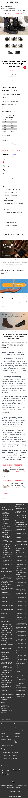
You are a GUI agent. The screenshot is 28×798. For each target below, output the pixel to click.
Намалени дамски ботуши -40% (21, 606)
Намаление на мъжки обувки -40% (21, 610)
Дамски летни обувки (20, 670)
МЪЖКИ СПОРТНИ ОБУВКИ (6, 711)
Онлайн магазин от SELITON (14, 796)
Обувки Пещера (16, 150)
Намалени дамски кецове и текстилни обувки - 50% (21, 584)
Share (6, 154)
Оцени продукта (6, 156)
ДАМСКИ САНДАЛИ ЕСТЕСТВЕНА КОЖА (6, 526)
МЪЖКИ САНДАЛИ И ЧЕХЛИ (21, 512)
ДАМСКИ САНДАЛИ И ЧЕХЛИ (7, 506)
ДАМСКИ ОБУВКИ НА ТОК (6, 677)
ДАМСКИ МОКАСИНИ (4, 691)
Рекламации (17, 733)
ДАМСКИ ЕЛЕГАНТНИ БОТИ (6, 602)
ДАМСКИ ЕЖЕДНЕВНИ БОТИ (6, 598)
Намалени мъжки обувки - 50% (21, 565)
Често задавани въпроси (11, 174)
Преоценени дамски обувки (21, 656)
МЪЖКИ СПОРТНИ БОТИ (20, 534)
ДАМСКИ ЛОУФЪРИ (7, 694)
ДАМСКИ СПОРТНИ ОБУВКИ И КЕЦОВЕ (7, 663)
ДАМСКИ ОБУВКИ (6, 648)
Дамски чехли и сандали (20, 666)
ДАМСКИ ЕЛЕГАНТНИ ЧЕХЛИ (7, 551)
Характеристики (8, 166)
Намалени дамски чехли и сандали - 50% (21, 578)
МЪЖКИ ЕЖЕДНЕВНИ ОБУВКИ (5, 701)
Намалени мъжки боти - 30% (21, 632)
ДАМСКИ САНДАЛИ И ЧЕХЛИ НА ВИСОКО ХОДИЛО (7, 583)
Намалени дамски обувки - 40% (21, 614)
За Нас (2, 730)
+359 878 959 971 (12, 755)
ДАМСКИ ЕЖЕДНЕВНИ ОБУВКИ (5, 652)
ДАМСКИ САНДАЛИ (7, 509)
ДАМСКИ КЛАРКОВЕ (4, 612)
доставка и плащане (6, 739)
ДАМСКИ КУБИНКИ (7, 605)
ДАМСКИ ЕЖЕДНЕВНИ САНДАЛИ (5, 514)
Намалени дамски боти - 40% (21, 602)
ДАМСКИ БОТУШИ (6, 624)
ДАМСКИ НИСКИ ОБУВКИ (6, 673)
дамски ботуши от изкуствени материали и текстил (7, 644)
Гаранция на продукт (10, 178)
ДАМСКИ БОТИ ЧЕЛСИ (6, 616)
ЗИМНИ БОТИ (6, 595)
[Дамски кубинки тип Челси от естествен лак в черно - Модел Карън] (7, 40)
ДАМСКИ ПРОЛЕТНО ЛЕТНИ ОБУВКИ (6, 686)
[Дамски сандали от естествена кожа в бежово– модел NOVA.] (6, 486)
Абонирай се (7, 476)
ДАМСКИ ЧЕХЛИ (6, 544)
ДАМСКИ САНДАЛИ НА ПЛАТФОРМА (6, 536)
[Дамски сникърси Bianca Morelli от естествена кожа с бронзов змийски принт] (6, 470)
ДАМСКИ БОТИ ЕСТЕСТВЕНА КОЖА (8, 8)
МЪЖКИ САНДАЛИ (22, 515)
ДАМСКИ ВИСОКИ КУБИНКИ (6, 639)
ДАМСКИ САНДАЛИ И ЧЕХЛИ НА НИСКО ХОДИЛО (6, 577)
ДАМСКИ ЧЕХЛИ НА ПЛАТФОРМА (7, 565)
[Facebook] (3, 761)
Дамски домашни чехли (20, 691)
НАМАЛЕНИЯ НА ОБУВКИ (19, 549)
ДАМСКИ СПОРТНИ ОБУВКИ (7, 667)
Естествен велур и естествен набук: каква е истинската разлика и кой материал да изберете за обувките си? (14, 300)
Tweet (14, 154)
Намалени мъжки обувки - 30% (21, 636)
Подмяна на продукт (9, 170)
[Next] (23, 472)
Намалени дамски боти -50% (21, 561)
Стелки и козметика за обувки (21, 545)
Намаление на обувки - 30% (21, 628)
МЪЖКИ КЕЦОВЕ (21, 508)
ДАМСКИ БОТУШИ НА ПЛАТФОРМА (7, 631)
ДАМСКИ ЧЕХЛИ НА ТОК (7, 561)
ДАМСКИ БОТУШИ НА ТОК (7, 635)
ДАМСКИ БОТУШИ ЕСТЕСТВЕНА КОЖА (7, 627)
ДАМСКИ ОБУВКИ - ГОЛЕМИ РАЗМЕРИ (20, 695)
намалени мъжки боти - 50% (21, 569)
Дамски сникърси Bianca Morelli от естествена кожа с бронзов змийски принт (17, 468)
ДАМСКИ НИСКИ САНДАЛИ (7, 531)
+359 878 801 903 (12, 758)
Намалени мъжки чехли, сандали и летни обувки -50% (21, 589)
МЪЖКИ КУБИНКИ (21, 527)
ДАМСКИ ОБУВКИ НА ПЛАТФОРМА (6, 681)
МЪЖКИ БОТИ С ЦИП (20, 530)
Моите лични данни (14, 791)
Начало (2, 6)
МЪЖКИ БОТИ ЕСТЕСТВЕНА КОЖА (21, 523)
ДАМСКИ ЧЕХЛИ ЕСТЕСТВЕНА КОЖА (7, 556)
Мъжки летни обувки (20, 684)
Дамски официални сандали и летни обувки (21, 675)
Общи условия (5, 736)
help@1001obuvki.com (12, 752)
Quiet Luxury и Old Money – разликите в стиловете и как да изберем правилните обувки (14, 336)
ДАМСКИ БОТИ (8, 6)
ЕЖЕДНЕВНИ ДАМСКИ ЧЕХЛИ (6, 547)
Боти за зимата (6, 150)
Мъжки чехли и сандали (20, 680)
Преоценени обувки (21, 652)
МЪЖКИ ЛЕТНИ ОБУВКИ (20, 505)
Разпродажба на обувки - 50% (19, 553)
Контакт (3, 733)
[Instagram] (9, 761)
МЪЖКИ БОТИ (19, 520)
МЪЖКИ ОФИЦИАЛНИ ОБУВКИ (5, 707)
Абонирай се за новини (9, 496)
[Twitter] (6, 761)
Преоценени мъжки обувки (21, 660)
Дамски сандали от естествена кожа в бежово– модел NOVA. (17, 484)
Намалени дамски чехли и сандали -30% (21, 649)
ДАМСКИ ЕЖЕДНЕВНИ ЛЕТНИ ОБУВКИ (7, 588)
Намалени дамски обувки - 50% (21, 573)
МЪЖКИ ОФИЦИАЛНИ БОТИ (20, 538)
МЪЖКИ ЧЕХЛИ (21, 517)
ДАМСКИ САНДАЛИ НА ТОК (7, 541)
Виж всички (6, 498)
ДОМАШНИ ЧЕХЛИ (20, 688)
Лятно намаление (20, 663)
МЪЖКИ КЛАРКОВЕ (21, 541)
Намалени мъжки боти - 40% (21, 598)
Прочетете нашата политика (14, 787)
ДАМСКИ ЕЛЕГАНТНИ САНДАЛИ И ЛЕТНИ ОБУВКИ (6, 571)
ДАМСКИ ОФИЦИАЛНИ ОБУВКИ (5, 658)
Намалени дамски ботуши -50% (21, 557)
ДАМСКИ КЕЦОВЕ (8, 670)
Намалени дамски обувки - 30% (21, 644)
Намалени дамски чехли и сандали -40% (21, 619)
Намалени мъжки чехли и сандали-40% (21, 624)
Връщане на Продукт (19, 730)
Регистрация (4, 727)
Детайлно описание (9, 162)
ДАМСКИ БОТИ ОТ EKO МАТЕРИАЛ (6, 620)
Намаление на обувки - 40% (21, 594)
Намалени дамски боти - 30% (21, 640)
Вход (2, 723)
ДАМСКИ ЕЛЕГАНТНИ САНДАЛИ (5, 519)
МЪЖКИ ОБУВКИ (6, 697)
